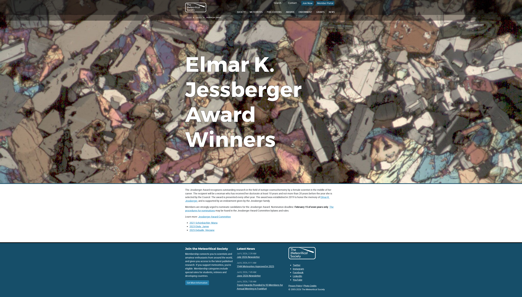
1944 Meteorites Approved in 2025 (255, 266)
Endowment (305, 12)
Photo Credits (310, 285)
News (332, 12)
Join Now (307, 3)
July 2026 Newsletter (248, 257)
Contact (292, 2)
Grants (320, 12)
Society (241, 12)
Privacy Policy (295, 285)
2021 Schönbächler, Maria (203, 222)
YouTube (297, 279)
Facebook (298, 272)
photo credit (516, 181)
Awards (290, 12)
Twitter (296, 265)
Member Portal (325, 3)
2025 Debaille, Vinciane (202, 230)
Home (189, 17)
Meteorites (256, 12)
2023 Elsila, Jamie (199, 226)
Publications (274, 12)
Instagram (298, 268)
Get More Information (197, 282)
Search (277, 2)
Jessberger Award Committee (214, 216)
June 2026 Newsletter (249, 275)
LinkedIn (297, 276)
